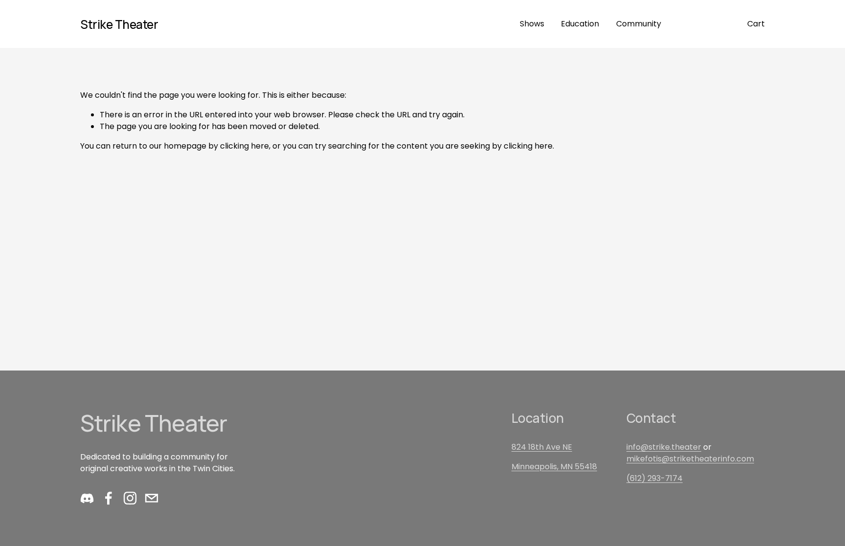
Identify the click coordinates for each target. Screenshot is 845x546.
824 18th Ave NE (541, 447)
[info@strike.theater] (151, 498)
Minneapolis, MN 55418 (554, 466)
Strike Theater (119, 24)
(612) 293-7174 (654, 478)
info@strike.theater (663, 447)
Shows (532, 23)
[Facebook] (108, 498)
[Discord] (87, 498)
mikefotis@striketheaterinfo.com (690, 458)
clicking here (244, 146)
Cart (756, 23)
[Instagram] (130, 498)
